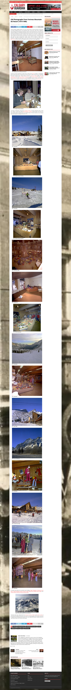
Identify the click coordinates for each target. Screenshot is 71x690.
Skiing (22, 628)
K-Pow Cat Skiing (34, 75)
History (25, 24)
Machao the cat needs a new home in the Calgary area (54, 57)
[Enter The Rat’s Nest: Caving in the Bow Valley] (16, 663)
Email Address (48, 35)
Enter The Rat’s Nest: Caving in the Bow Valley (15, 668)
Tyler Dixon (20, 24)
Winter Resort (27, 628)
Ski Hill (18, 628)
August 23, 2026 (52, 53)
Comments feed (30, 678)
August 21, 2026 (52, 64)
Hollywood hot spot (23, 77)
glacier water (13, 39)
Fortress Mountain (21, 626)
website (33, 73)
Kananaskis (13, 628)
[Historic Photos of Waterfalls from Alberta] (27, 663)
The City (16, 16)
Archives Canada (40, 614)
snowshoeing (13, 76)
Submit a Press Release (14, 681)
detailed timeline (28, 110)
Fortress (14, 626)
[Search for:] (55, 13)
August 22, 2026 (52, 58)
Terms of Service (13, 684)
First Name (47, 38)
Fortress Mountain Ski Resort (31, 626)
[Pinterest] (61, 2)
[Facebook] (57, 2)
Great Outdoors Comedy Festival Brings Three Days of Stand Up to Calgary (54, 68)
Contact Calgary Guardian (14, 678)
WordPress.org (30, 680)
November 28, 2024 (14, 24)
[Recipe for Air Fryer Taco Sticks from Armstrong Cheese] (46, 52)
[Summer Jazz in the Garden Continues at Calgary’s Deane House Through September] (46, 62)
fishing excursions (35, 76)
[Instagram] (59, 2)
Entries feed (29, 677)
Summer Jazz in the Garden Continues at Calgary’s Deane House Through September (54, 62)
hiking (41, 75)
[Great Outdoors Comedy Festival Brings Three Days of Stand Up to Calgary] (46, 68)
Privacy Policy (13, 680)
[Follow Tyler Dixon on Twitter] (13, 646)
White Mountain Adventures (24, 76)
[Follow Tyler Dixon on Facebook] (12, 646)
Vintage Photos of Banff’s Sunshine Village (34, 591)
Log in (28, 675)
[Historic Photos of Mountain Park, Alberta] (38, 663)
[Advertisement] (52, 91)
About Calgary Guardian (14, 675)
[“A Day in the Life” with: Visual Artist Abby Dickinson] (46, 73)
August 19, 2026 (52, 74)
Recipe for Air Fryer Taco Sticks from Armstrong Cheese (54, 52)
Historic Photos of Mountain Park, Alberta (37, 668)
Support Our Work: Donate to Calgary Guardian (17, 683)
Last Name (47, 41)
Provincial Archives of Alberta (30, 614)
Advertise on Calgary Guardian (15, 677)
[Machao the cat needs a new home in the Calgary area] (46, 57)
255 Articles (28, 635)
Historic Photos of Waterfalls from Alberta (26, 668)
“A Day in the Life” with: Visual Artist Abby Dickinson (54, 73)
